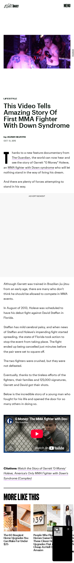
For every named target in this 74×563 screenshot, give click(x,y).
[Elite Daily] (11, 5)
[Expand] (56, 529)
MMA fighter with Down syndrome (31, 167)
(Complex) (24, 478)
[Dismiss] (68, 529)
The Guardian (21, 157)
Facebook (72, 53)
